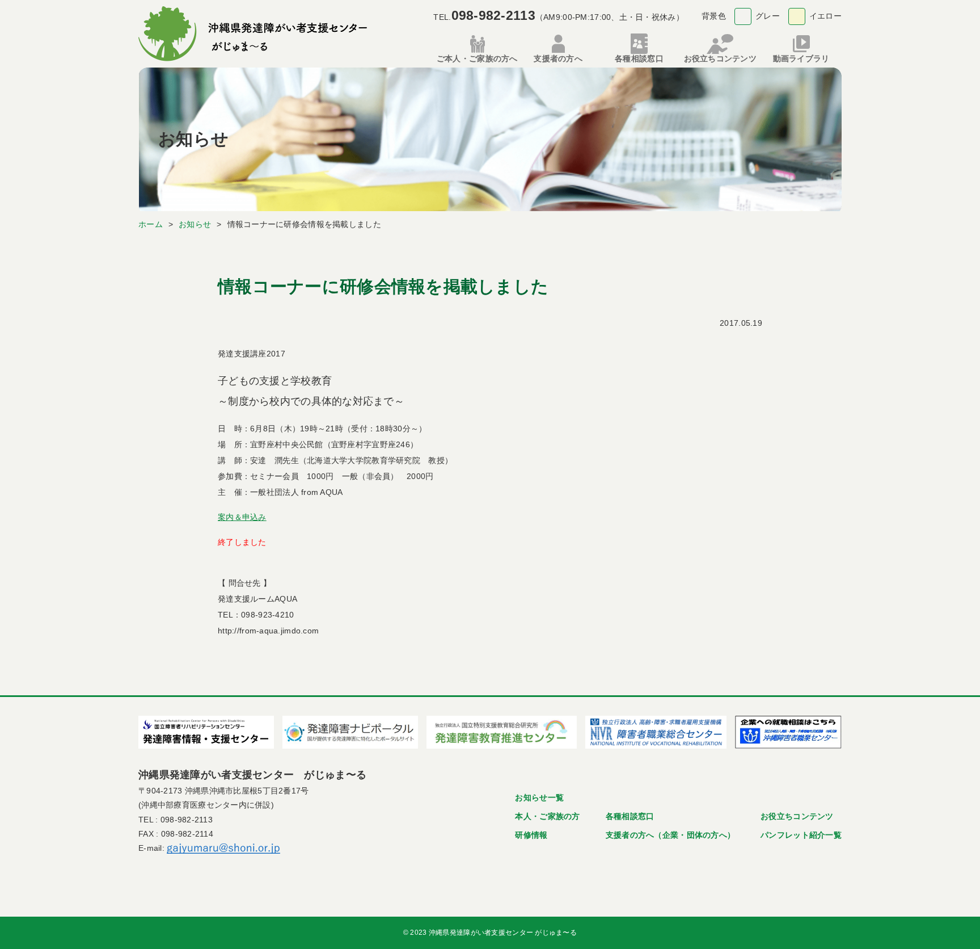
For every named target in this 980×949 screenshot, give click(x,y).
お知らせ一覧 (539, 797)
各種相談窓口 (630, 816)
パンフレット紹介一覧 (801, 834)
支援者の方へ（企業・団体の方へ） (670, 834)
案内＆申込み (242, 517)
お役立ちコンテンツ (797, 816)
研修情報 (531, 834)
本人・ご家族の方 (547, 816)
